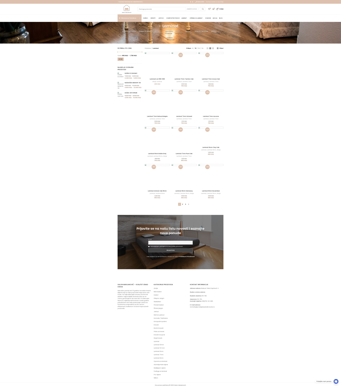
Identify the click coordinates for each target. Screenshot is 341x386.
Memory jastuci (159, 315)
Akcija (154, 81)
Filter (120, 59)
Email (150, 239)
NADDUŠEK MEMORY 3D (133, 83)
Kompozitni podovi (160, 321)
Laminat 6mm (158, 351)
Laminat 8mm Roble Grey (157, 154)
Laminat (159, 81)
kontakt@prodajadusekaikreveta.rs (202, 307)
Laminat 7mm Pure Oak (184, 154)
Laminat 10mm (159, 345)
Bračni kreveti (158, 328)
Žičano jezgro (158, 308)
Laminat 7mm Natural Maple (157, 116)
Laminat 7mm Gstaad (184, 116)
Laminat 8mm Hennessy (184, 191)
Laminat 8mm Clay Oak (210, 147)
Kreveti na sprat (159, 335)
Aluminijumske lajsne (161, 365)
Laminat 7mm (187, 81)
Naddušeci (157, 302)
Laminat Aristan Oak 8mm (157, 191)
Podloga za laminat (160, 371)
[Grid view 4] (213, 48)
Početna (148, 48)
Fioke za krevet (159, 331)
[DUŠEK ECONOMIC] (120, 75)
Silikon (156, 378)
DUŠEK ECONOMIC (131, 73)
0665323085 (200, 2)
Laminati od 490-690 (157, 79)
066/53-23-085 (207, 301)
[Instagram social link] (192, 2)
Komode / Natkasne (161, 318)
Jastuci (156, 312)
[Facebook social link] (190, 2)
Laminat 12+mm (159, 348)
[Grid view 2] (207, 48)
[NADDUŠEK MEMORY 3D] (120, 85)
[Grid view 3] (210, 48)
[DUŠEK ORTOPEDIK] (120, 95)
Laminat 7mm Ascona (211, 116)
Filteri (221, 48)
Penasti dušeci (159, 305)
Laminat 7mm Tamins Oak (184, 79)
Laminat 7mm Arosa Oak (211, 79)
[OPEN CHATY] (336, 381)
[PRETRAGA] (203, 9)
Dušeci (156, 295)
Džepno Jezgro (159, 298)
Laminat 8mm (158, 156)
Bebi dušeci (158, 292)
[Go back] (160, 26)
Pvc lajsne (157, 375)
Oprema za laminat (160, 361)
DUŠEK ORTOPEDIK (131, 93)
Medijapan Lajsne (160, 368)
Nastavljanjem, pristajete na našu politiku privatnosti (166, 246)
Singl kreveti (158, 338)
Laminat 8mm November (211, 191)
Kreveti (156, 325)
